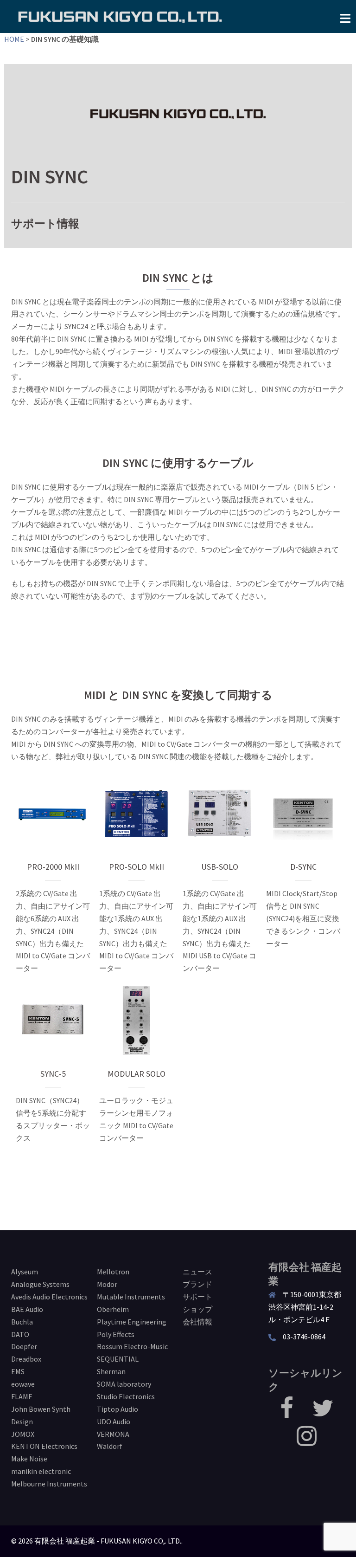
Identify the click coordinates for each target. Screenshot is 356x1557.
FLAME (21, 1396)
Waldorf (109, 1446)
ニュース (197, 1271)
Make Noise (29, 1458)
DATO (20, 1334)
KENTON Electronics (44, 1446)
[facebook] (286, 1413)
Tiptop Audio (117, 1409)
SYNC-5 (53, 1020)
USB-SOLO (219, 813)
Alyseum (24, 1271)
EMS (18, 1371)
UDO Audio (113, 1421)
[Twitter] (322, 1413)
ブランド (197, 1284)
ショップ (197, 1309)
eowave (23, 1384)
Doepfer (24, 1346)
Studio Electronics (126, 1396)
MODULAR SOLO (136, 1020)
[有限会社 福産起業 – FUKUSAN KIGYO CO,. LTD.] (120, 15)
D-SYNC (303, 813)
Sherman (111, 1371)
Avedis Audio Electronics (49, 1296)
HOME (14, 39)
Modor (107, 1284)
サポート (197, 1296)
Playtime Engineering (131, 1321)
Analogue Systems (40, 1284)
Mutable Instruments (131, 1296)
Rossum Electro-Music (132, 1346)
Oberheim (113, 1309)
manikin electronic (41, 1471)
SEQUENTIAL (118, 1358)
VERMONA (113, 1434)
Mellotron (113, 1271)
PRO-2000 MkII (53, 813)
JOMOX (22, 1434)
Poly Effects (115, 1334)
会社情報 (197, 1321)
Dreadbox (26, 1358)
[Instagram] (307, 1441)
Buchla (22, 1321)
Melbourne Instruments (49, 1483)
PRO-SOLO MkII (136, 813)
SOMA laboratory (124, 1384)
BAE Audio (27, 1309)
